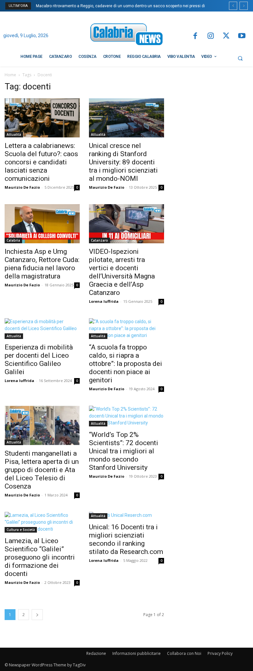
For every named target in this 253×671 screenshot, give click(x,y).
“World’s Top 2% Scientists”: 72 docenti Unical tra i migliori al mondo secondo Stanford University (123, 451)
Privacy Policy (220, 653)
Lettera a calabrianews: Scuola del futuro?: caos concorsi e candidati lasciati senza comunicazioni (41, 162)
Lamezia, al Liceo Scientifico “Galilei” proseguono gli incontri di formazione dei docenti (40, 557)
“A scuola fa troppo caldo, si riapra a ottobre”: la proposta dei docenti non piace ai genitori (125, 363)
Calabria (13, 240)
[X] (226, 36)
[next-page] (37, 614)
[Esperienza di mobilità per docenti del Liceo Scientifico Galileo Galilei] (42, 328)
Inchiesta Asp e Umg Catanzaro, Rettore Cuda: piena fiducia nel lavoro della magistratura (42, 264)
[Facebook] (195, 36)
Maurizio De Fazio (22, 187)
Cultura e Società (21, 529)
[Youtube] (242, 36)
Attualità (14, 134)
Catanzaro (99, 240)
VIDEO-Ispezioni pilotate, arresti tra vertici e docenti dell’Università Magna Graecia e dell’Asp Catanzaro (122, 272)
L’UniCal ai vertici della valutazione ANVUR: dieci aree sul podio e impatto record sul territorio (122, 6)
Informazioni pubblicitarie (136, 653)
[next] (243, 6)
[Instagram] (211, 36)
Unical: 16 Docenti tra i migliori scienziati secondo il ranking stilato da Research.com (126, 539)
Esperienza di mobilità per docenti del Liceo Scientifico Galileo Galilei (39, 359)
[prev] (233, 6)
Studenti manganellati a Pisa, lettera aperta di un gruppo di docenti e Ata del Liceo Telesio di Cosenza (42, 469)
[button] (240, 58)
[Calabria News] (126, 35)
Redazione (96, 653)
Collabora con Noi (184, 653)
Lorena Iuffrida (104, 301)
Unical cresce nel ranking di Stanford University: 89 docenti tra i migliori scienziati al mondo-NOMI (123, 162)
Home (10, 75)
